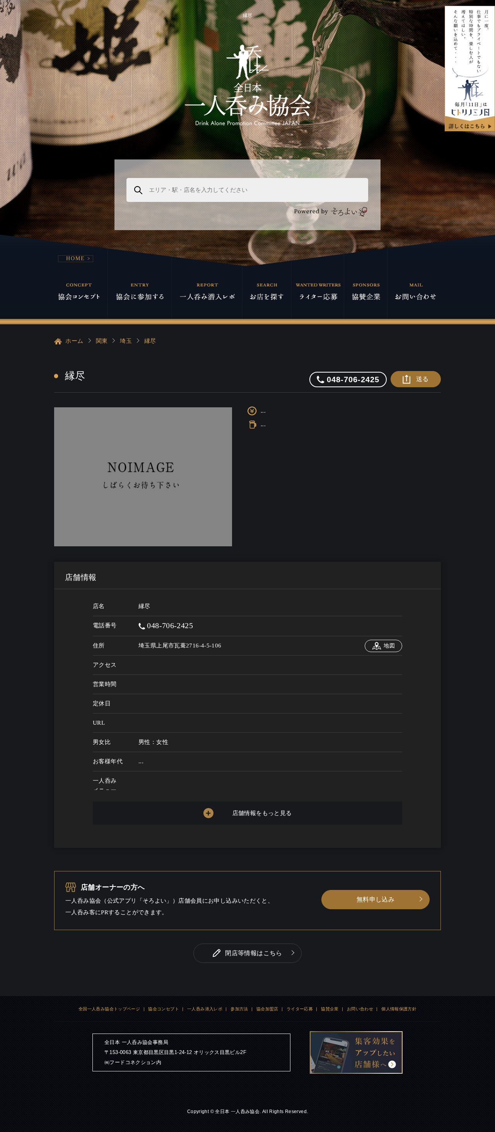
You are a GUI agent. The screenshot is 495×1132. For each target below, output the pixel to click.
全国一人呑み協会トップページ (109, 1009)
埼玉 (126, 341)
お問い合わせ (360, 1009)
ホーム (74, 341)
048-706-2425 (169, 625)
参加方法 (239, 1009)
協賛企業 (330, 1009)
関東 (102, 341)
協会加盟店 (267, 1009)
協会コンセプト (163, 1009)
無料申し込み (375, 899)
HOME (75, 258)
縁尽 (150, 341)
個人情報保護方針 (398, 1009)
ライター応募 (300, 1009)
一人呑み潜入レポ (204, 1009)
